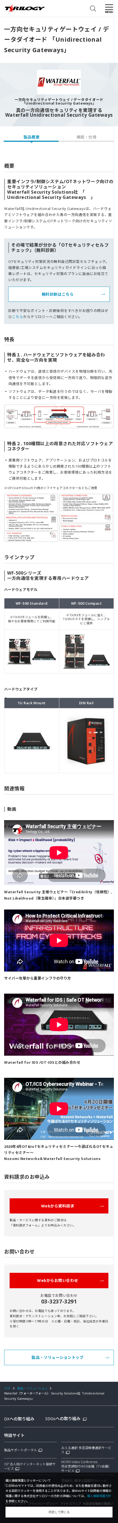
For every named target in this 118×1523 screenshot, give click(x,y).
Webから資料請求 (57, 1206)
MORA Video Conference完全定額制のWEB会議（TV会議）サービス (86, 1466)
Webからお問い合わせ (57, 1280)
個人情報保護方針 (99, 1496)
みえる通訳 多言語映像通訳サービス (86, 1450)
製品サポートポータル (20, 1450)
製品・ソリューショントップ (57, 1357)
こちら (17, 316)
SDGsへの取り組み (63, 1418)
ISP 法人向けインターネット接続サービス (30, 1466)
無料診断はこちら (58, 294)
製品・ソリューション (32, 1388)
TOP (7, 1388)
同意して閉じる (59, 1512)
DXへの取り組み (19, 1418)
